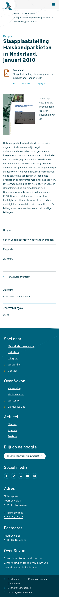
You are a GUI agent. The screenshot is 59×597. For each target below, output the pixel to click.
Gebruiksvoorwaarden (19, 588)
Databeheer (14, 584)
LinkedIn (20, 476)
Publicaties (30, 14)
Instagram (34, 476)
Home (17, 14)
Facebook (6, 476)
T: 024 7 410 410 (13, 517)
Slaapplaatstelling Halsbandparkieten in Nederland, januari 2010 (33, 76)
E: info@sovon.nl (13, 513)
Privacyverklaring (37, 579)
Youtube (27, 476)
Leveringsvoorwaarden (20, 592)
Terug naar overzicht (18, 277)
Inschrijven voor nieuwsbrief (23, 456)
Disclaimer (13, 579)
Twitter (13, 476)
